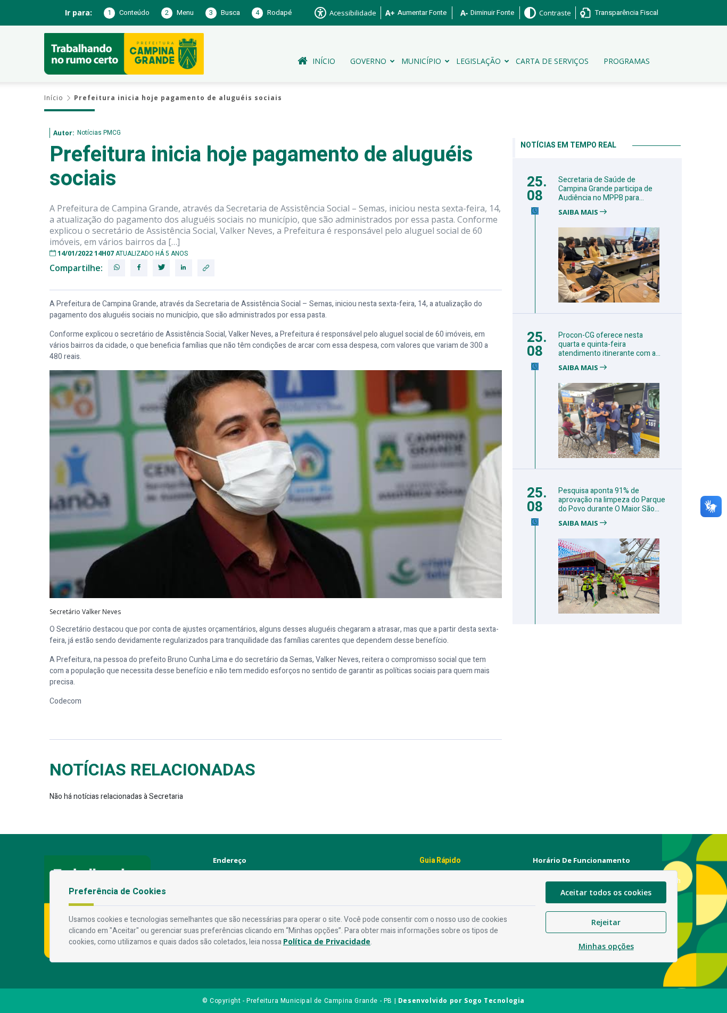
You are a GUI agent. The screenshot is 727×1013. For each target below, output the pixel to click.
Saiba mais (579, 212)
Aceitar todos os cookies (605, 892)
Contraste (555, 13)
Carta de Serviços (552, 61)
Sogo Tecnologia (494, 1000)
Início (323, 61)
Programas (627, 61)
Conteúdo (129, 12)
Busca (224, 12)
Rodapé (273, 12)
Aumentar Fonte (422, 12)
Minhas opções (606, 946)
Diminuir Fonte (492, 12)
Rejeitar (606, 922)
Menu (179, 12)
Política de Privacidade (326, 941)
